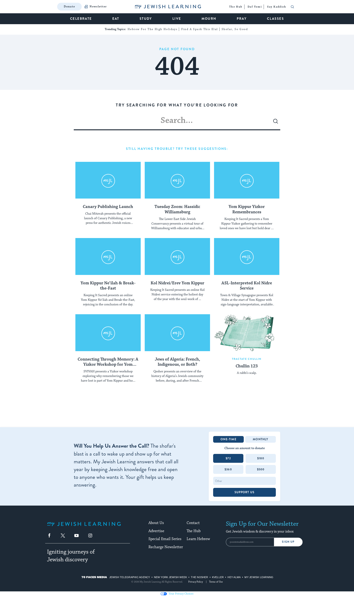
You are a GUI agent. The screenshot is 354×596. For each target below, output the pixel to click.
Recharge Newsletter (165, 547)
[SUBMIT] (275, 123)
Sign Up (288, 542)
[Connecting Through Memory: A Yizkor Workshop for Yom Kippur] (108, 332)
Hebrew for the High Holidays (152, 29)
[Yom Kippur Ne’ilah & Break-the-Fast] (108, 256)
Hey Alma (234, 577)
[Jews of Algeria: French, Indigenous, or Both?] (177, 332)
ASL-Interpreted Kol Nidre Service (246, 286)
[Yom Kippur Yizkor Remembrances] (247, 180)
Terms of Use (216, 581)
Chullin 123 (247, 366)
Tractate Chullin (247, 359)
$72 (228, 458)
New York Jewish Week (170, 577)
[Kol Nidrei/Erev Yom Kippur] (177, 256)
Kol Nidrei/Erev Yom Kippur (177, 283)
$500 (261, 469)
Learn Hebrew (198, 539)
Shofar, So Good (235, 29)
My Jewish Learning (258, 577)
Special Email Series (164, 539)
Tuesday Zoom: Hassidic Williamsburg (177, 209)
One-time (228, 439)
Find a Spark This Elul (199, 29)
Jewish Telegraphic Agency (129, 577)
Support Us (244, 492)
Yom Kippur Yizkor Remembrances (247, 209)
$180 (260, 458)
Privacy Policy (195, 581)
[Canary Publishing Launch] (108, 180)
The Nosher (199, 577)
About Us (156, 523)
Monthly (260, 439)
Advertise (156, 531)
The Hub (194, 531)
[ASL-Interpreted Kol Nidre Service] (247, 256)
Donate (69, 6)
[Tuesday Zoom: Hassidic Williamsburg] (177, 180)
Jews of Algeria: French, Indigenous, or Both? (177, 362)
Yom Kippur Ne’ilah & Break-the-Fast (108, 286)
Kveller (218, 577)
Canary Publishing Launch (108, 206)
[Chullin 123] (247, 332)
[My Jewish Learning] (84, 527)
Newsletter (98, 6)
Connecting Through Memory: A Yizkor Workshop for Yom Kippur (108, 362)
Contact (193, 523)
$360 (228, 469)
